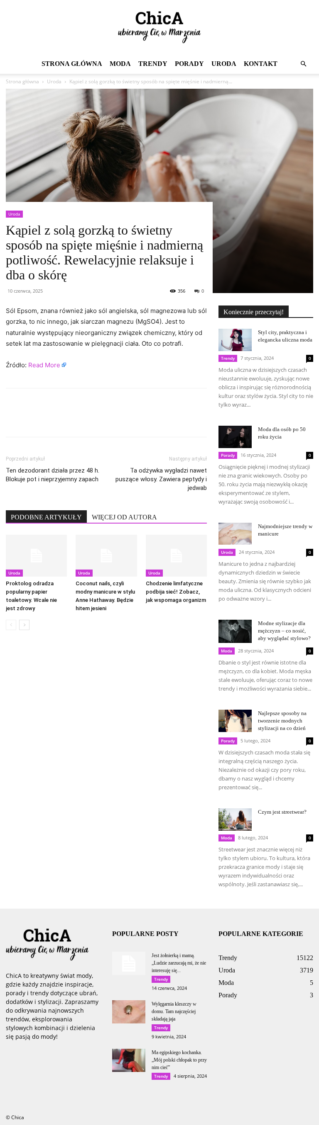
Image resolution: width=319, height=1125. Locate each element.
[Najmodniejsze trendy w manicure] (235, 534)
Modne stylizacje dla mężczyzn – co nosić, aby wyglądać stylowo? (284, 630)
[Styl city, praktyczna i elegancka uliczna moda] (235, 340)
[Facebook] (14, 420)
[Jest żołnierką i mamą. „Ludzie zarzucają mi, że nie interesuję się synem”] (128, 963)
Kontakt (260, 63)
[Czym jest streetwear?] (235, 819)
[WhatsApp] (71, 420)
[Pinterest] (52, 420)
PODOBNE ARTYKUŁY (46, 517)
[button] (303, 64)
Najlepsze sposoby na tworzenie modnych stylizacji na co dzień (282, 720)
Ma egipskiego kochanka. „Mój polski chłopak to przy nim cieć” (179, 1060)
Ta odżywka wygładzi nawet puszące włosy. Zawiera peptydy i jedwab (161, 479)
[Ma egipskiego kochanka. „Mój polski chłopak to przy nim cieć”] (128, 1060)
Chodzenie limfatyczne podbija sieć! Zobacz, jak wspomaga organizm (176, 591)
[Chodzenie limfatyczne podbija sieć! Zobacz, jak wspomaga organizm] (176, 556)
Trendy (152, 63)
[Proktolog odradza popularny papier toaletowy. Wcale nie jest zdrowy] (36, 556)
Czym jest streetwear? (282, 812)
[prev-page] (11, 625)
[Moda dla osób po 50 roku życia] (235, 437)
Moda (120, 63)
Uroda (223, 63)
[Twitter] (33, 420)
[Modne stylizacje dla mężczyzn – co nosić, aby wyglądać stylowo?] (235, 631)
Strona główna (72, 63)
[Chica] (159, 27)
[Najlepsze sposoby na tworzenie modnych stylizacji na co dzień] (235, 721)
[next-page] (24, 625)
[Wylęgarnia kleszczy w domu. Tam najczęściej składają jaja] (128, 1011)
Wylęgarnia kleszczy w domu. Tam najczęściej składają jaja (174, 1011)
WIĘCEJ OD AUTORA (124, 517)
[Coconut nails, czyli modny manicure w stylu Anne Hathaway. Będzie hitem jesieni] (106, 556)
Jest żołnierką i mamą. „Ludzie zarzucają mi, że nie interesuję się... (179, 963)
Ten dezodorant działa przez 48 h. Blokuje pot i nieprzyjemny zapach (52, 475)
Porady (189, 63)
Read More (44, 365)
